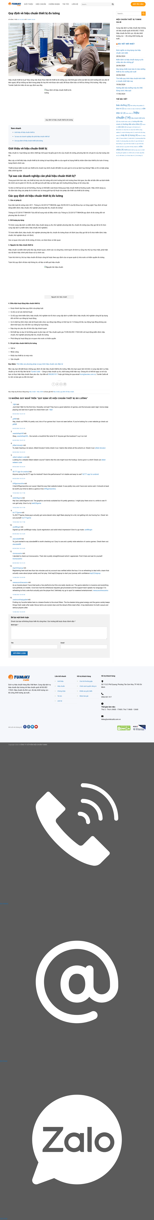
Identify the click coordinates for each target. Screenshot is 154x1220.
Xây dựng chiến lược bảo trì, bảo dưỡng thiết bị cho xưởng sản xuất (130, 70)
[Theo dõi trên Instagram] (28, 727)
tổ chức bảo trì (131, 155)
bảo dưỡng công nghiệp (137, 105)
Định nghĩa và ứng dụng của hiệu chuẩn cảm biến (128, 51)
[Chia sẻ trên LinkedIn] (65, 384)
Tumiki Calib (31, 19)
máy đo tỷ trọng (129, 135)
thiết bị (127, 150)
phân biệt (132, 138)
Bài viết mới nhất (126, 44)
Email (62, 643)
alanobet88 (17, 539)
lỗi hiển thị (136, 127)
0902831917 (53, 374)
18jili (14, 404)
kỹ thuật (130, 127)
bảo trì (120, 108)
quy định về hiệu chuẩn (67, 391)
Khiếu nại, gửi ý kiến (86, 691)
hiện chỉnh (129, 113)
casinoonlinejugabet (20, 600)
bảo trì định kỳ (137, 108)
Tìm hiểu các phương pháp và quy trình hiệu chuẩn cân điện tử (40, 364)
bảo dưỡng (123, 105)
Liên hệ (75, 4)
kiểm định (122, 127)
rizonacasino (17, 553)
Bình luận (14, 625)
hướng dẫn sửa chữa (132, 124)
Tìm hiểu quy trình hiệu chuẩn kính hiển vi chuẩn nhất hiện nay (130, 79)
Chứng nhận (54, 4)
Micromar (119, 129)
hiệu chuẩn (56, 391)
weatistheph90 (18, 433)
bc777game (17, 513)
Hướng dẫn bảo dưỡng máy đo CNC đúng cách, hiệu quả (129, 89)
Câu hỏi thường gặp (86, 681)
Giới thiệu (28, 4)
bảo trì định (128, 108)
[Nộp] (113, 4)
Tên (12, 643)
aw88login (16, 527)
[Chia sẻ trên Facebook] (53, 384)
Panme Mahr (124, 138)
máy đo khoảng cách (128, 132)
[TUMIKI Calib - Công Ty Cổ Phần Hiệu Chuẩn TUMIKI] (14, 4)
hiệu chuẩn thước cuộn (125, 121)
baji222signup (18, 568)
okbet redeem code (20, 457)
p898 (14, 419)
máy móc (127, 129)
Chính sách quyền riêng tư (88, 686)
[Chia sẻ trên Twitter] (57, 384)
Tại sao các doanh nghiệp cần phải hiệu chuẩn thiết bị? (32, 136)
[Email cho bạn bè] (61, 384)
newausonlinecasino (20, 582)
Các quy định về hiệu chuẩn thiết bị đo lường (28, 141)
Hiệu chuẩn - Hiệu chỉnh (36, 391)
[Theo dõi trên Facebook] (25, 727)
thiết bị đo (132, 152)
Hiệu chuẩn (41, 4)
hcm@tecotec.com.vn (88, 374)
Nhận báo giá (84, 696)
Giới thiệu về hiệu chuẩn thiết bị (24, 132)
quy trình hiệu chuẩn (130, 143)
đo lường (139, 155)
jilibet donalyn (18, 445)
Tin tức (65, 4)
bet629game (17, 498)
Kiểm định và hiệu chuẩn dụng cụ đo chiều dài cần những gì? (129, 61)
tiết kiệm (123, 155)
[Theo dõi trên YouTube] (36, 727)
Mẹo (140, 135)
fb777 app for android (21, 472)
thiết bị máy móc (136, 150)
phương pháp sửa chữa (128, 141)
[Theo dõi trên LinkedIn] (32, 727)
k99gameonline (18, 483)
